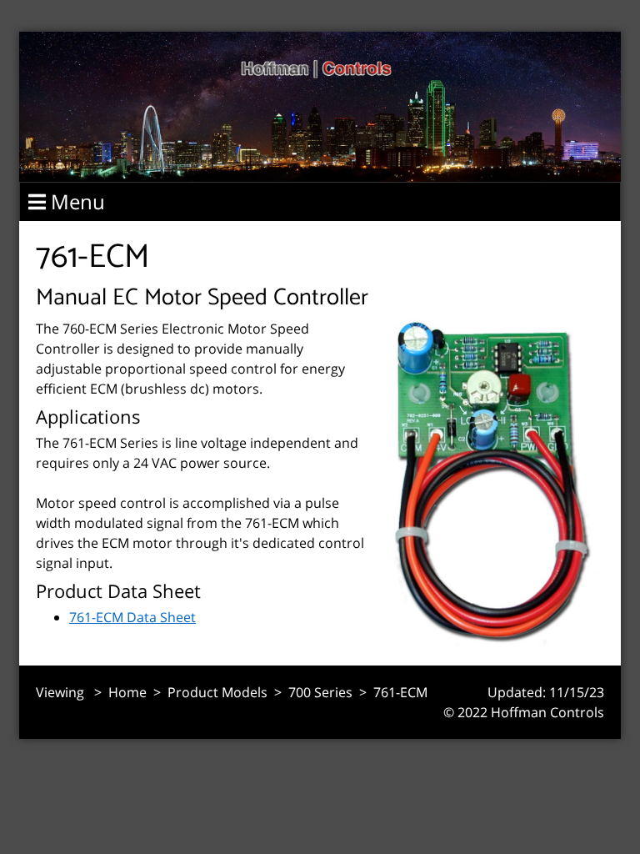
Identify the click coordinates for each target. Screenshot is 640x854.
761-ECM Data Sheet (132, 617)
